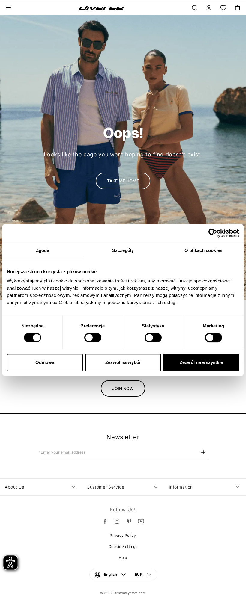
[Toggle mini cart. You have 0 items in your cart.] (237, 7)
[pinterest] (129, 521)
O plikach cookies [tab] (203, 250)
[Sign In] (208, 7)
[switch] (92, 337)
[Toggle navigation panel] (8, 7)
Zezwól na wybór (123, 362)
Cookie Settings (123, 546)
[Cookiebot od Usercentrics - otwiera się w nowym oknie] (213, 233)
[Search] (194, 7)
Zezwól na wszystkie (201, 362)
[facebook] (105, 521)
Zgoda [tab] (43, 250)
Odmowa (44, 362)
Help (123, 557)
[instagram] (117, 521)
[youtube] (141, 521)
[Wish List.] (223, 7)
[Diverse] (101, 8)
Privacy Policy (123, 535)
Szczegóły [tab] (123, 250)
